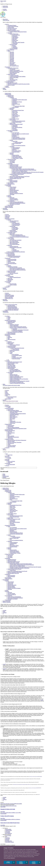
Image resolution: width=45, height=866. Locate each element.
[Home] (2, 16)
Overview (7, 214)
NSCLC (13, 117)
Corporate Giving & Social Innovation (17, 348)
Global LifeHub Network (14, 257)
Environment (7, 335)
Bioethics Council (11, 363)
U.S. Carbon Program (14, 241)
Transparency (10, 179)
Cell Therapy (12, 161)
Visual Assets (7, 394)
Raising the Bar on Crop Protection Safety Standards (19, 381)
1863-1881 (12, 51)
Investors (4, 399)
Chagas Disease (15, 175)
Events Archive (10, 397)
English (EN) (5, 6)
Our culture (7, 455)
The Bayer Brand (11, 27)
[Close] (43, 847)
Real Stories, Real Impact (12, 28)
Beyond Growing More (12, 259)
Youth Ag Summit (13, 284)
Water (13, 248)
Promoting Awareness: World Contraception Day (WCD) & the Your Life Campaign (27, 172)
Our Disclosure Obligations (17, 330)
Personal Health (8, 184)
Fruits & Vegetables (13, 231)
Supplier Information (11, 74)
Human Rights (10, 343)
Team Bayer (10, 32)
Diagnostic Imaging (15, 151)
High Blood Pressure (16, 103)
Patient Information (11, 183)
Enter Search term (3, 467)
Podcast (9, 285)
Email (4, 611)
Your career (7, 459)
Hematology (12, 108)
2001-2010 (12, 60)
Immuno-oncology (15, 155)
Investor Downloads (9, 429)
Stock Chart (10, 431)
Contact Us (5, 10)
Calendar (6, 86)
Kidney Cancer (15, 112)
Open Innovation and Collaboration (11, 309)
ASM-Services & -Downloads (15, 422)
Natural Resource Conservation (15, 247)
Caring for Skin (13, 188)
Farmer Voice (7, 215)
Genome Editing (15, 228)
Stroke (13, 105)
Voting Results (12, 421)
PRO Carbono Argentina (14, 242)
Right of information (13, 416)
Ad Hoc (9, 407)
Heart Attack (14, 98)
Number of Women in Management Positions (18, 31)
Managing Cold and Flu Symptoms (16, 193)
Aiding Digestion (13, 187)
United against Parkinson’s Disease (18, 138)
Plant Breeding (15, 229)
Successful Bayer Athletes (17, 355)
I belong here (10, 462)
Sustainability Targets (11, 232)
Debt (8, 434)
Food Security (7, 258)
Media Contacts (8, 398)
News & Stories (10, 182)
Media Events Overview (12, 396)
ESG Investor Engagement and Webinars (15, 332)
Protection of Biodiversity (14, 375)
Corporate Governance (9, 439)
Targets (9, 318)
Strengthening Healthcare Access (16, 166)
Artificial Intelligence (16, 147)
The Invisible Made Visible (20, 106)
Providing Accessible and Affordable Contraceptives (22, 173)
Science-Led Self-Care (14, 199)
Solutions (9, 185)
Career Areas (10, 454)
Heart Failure (14, 102)
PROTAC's (14, 149)
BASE (11, 373)
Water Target (12, 233)
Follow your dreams (11, 461)
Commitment (14, 328)
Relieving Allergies (13, 191)
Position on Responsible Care (15, 377)
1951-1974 (12, 57)
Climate (9, 336)
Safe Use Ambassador (14, 273)
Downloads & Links (13, 79)
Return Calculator (11, 435)
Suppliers (9, 265)
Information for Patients (9, 295)
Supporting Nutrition (14, 192)
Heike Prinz (14, 39)
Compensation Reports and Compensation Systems (17, 428)
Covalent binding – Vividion (17, 158)
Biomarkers (14, 135)
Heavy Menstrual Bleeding (17, 127)
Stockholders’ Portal (13, 412)
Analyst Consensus (11, 432)
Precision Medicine (15, 136)
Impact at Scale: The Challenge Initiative (19, 171)
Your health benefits (11, 464)
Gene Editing (12, 162)
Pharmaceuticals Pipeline (12, 306)
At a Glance (7, 316)
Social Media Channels (9, 842)
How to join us (8, 457)
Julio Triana (14, 41)
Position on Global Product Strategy (16, 376)
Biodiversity (10, 245)
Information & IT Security (12, 82)
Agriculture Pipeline (11, 305)
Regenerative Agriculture (9, 218)
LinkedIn (4, 610)
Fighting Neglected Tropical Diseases (17, 174)
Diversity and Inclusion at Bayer (13, 30)
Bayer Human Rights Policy (15, 370)
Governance (7, 360)
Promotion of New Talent (17, 357)
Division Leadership (13, 48)
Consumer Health (8, 830)
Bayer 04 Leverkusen (16, 358)
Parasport (14, 356)
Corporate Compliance (9, 81)
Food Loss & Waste (11, 262)
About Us (7, 24)
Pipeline (11, 140)
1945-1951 (12, 56)
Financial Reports (8, 424)
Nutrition (9, 261)
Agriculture (5, 208)
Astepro (4, 668)
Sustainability (10, 163)
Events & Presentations (9, 408)
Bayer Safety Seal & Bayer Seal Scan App (18, 269)
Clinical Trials (14, 141)
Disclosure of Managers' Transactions (14, 442)
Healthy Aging (12, 123)
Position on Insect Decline (15, 379)
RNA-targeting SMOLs (16, 150)
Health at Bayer (8, 93)
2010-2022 (12, 61)
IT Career (9, 458)
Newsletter (7, 839)
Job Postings (7, 837)
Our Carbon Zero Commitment (15, 240)
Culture (11, 352)
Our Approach (12, 69)
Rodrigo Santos (15, 40)
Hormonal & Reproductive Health (16, 124)
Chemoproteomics (15, 148)
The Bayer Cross (13, 64)
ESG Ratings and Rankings (10, 334)
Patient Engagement (13, 181)
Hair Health (12, 194)
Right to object (12, 417)
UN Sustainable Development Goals (16, 382)
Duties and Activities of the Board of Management (17, 440)
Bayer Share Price (8, 840)
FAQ (13, 144)
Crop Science (7, 831)
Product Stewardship (11, 272)
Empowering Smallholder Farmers (16, 234)
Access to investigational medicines (18, 145)
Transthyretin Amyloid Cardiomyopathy (19, 99)
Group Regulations (11, 368)
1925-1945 (12, 55)
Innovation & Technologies (13, 130)
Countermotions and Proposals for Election (18, 413)
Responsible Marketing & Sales (16, 371)
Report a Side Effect (9, 206)
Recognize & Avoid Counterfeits (16, 267)
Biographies (12, 63)
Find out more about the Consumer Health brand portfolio (11, 803)
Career (4, 448)
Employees (10, 341)
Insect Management (15, 225)
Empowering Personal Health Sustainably (17, 203)
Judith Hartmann (15, 37)
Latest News (7, 838)
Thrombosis (14, 100)
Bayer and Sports (15, 354)
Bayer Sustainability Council (13, 362)
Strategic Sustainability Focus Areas (16, 71)
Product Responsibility (12, 270)
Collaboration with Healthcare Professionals (20, 329)
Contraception (14, 125)
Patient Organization (13, 180)
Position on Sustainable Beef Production (17, 383)
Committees (14, 46)
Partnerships (12, 197)
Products (9, 195)
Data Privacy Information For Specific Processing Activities (19, 83)
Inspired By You (11, 95)
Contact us (7, 465)
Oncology (12, 109)
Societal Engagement (11, 346)
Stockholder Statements (14, 414)
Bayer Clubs (12, 351)
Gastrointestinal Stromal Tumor (18, 110)
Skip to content (3, 0)
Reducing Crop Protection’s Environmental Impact (19, 236)
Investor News (8, 406)
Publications (7, 216)
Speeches (7, 393)
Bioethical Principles (13, 374)
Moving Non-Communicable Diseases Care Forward (19, 176)
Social (6, 340)
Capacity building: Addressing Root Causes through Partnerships (24, 170)
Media (4, 384)
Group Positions (10, 372)
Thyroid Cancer (15, 116)
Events (9, 282)
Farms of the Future (11, 253)
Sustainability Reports (12, 321)
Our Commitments (11, 200)
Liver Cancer (14, 113)
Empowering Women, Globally (15, 167)
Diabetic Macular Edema (16, 122)
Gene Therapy (12, 160)
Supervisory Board (13, 44)
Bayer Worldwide (11, 49)
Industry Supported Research (15, 277)
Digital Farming (13, 230)
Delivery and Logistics (14, 77)
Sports (11, 353)
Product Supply (10, 274)
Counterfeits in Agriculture (12, 266)
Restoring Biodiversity (14, 246)
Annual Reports (10, 426)
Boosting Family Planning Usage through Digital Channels (23, 168)
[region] (22, 856)
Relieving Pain (12, 189)
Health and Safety (11, 342)
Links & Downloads (11, 446)
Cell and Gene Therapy (12, 159)
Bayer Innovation (13, 283)
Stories (6, 392)
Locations (4, 9)
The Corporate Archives (14, 65)
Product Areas (7, 294)
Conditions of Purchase (14, 75)
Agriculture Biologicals (14, 220)
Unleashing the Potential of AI (13, 308)
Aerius (4, 664)
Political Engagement (11, 333)
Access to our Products (12, 345)
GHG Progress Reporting (14, 244)
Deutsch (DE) (5, 7)
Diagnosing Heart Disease (17, 101)
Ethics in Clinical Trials (16, 143)
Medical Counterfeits (9, 207)
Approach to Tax (11, 443)
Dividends (9, 433)
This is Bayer (5, 19)
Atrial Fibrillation (15, 107)
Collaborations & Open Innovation (14, 256)
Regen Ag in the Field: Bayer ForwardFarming (16, 251)
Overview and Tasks (16, 34)
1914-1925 (12, 54)
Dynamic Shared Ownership (13, 26)
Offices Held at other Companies (18, 42)
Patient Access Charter (14, 165)
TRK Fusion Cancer (16, 115)
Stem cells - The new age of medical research (20, 133)
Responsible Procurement (14, 72)
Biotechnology (15, 227)
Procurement (7, 66)
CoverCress (12, 239)
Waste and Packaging (11, 339)
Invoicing (11, 78)
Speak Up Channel (11, 85)
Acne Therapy (15, 129)
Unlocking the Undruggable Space (18, 139)
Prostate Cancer (15, 114)
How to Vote (12, 418)
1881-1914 (12, 53)
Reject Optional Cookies (21, 863)
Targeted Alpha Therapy (16, 156)
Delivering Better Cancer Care (15, 178)
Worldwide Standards (18, 142)
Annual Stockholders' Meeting (13, 410)
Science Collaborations (14, 325)
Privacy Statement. (11, 858)
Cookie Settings (8, 862)
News (6, 391)
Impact (9, 319)
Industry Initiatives (13, 73)
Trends (11, 131)
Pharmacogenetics (15, 134)
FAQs (11, 419)
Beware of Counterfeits (9, 296)
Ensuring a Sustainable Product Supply (17, 177)
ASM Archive (12, 423)
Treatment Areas (11, 96)
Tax (8, 359)
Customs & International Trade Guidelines (17, 76)
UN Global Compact (11, 365)
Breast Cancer (14, 111)
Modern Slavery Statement (15, 344)
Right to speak (12, 415)
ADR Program (10, 438)
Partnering (12, 152)
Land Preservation (15, 250)
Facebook (4, 612)
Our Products (7, 832)
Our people (7, 460)
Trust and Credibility (13, 198)
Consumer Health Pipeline (12, 307)
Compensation (15, 43)
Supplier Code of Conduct (15, 70)
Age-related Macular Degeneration (18, 120)
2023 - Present (12, 62)
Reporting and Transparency (10, 320)
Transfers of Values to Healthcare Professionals (18, 327)
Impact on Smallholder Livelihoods (18, 235)
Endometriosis (14, 126)
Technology (12, 146)
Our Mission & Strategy (12, 25)
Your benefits (7, 463)
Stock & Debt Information (10, 430)
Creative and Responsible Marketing (16, 201)
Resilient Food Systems (12, 260)
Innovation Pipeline (11, 254)
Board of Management (14, 33)
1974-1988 (12, 58)
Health (4, 88)
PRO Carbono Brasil (14, 243)
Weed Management (15, 223)
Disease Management (16, 224)
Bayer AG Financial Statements (13, 427)
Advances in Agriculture (9, 252)
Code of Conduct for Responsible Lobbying (18, 326)
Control (9, 444)
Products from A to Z (9, 298)
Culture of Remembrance (14, 350)
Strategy (9, 317)
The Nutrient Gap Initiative (15, 204)
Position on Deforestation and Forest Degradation (19, 378)
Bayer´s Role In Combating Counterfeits (17, 268)
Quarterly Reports (11, 425)
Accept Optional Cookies (34, 863)
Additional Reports (11, 322)
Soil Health (14, 249)
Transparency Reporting (14, 324)
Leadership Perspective (14, 164)
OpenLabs (9, 280)
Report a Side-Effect (9, 297)
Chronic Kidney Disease (14, 118)
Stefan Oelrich (15, 38)
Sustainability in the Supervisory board (15, 361)
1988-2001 (12, 59)
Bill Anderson (14, 36)
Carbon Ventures (11, 237)
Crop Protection (13, 221)
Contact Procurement (11, 80)
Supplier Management (12, 367)
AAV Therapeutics (15, 132)
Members (14, 45)
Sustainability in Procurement (13, 67)
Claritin (41, 699)
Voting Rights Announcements (13, 437)
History (9, 50)
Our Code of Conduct (12, 29)
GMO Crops (10, 278)
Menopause (14, 128)
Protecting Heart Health (14, 190)
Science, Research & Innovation (11, 304)
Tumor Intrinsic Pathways (17, 157)
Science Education (15, 349)
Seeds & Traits (12, 226)
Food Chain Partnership (12, 263)
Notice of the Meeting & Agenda (16, 411)
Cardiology (12, 97)
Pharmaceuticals (8, 94)
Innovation (9, 196)
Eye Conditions (13, 119)
